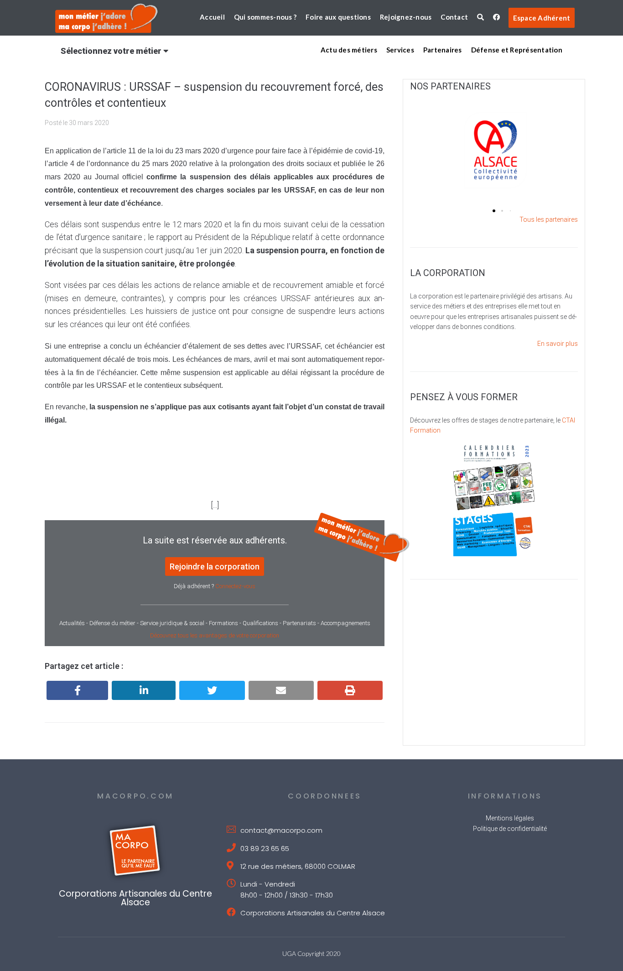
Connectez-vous (235, 586)
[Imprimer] (350, 690)
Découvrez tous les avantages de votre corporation (214, 635)
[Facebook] (77, 690)
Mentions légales (510, 818)
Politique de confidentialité (510, 828)
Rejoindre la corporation (215, 566)
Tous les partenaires (548, 219)
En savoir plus (557, 343)
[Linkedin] (144, 690)
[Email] (281, 690)
